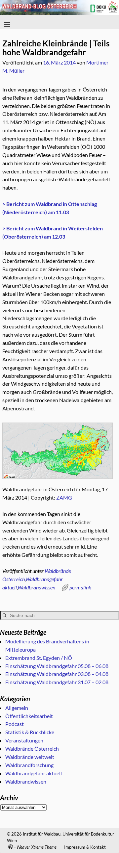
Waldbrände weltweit (29, 757)
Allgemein (16, 708)
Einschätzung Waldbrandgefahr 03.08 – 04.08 (56, 674)
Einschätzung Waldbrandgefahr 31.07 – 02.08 (56, 682)
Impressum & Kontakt (85, 847)
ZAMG (64, 497)
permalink (80, 587)
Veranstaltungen (24, 740)
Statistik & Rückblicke (29, 732)
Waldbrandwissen (36, 587)
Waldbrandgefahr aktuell (33, 773)
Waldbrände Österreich (32, 748)
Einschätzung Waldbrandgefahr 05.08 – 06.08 (56, 666)
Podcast (14, 724)
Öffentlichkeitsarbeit (29, 716)
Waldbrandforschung (29, 765)
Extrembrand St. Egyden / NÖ (38, 658)
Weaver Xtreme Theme (37, 847)
